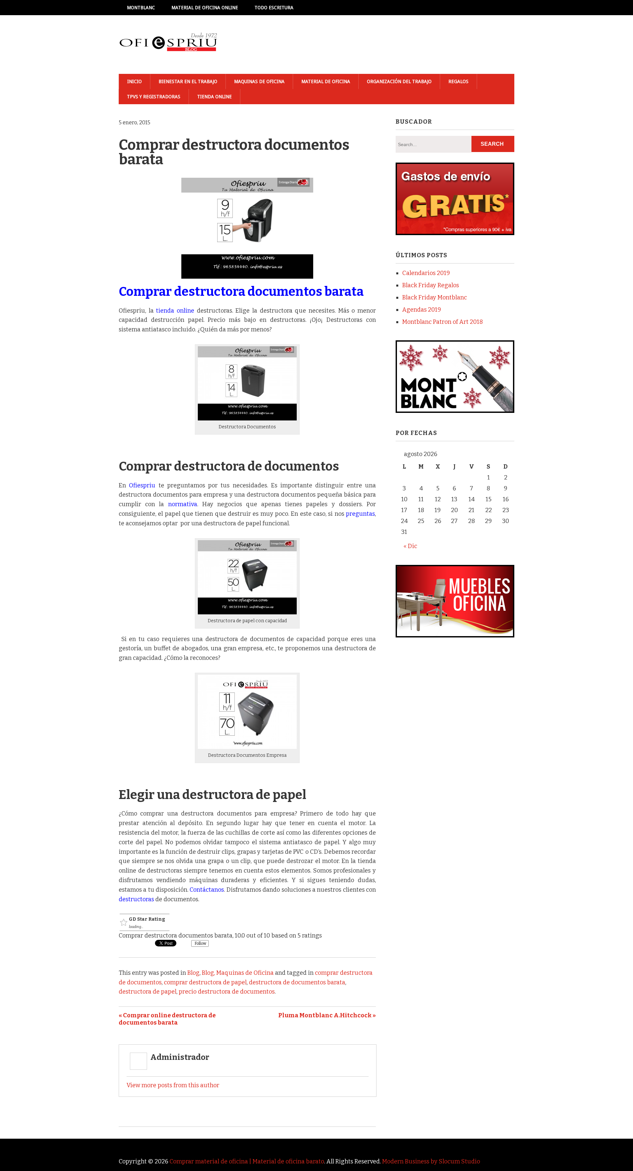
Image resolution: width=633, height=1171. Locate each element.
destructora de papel (147, 991)
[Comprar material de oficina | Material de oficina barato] (168, 44)
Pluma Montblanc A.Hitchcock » (327, 1015)
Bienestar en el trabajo (188, 81)
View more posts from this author (173, 1085)
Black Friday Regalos (430, 285)
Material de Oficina (325, 81)
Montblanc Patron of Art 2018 (442, 321)
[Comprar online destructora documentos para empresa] (247, 612)
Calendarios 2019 (426, 273)
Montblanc (141, 7)
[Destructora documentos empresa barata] (247, 747)
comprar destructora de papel (205, 982)
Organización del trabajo (399, 81)
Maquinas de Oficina (259, 81)
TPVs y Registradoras (153, 96)
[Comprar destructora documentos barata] (247, 418)
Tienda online (214, 96)
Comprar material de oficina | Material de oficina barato (246, 1161)
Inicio (134, 81)
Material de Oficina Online (204, 7)
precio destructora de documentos (227, 991)
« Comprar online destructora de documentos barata (167, 1019)
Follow (200, 943)
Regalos (458, 81)
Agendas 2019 (421, 309)
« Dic (410, 546)
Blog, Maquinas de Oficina (238, 972)
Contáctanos (207, 889)
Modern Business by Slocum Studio (431, 1161)
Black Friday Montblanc (434, 297)
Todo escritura (274, 7)
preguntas (360, 513)
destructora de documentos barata (297, 982)
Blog (193, 972)
